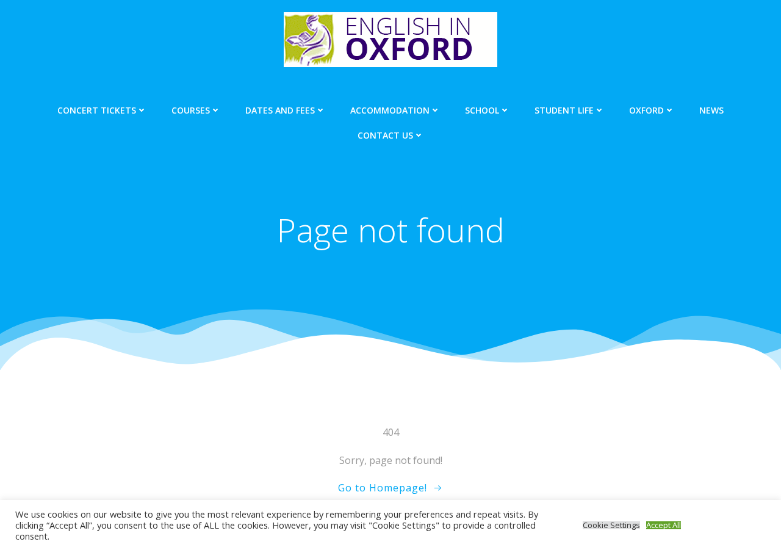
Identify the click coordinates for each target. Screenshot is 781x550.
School (482, 110)
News (711, 110)
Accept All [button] (663, 525)
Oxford (646, 110)
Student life (564, 110)
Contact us (385, 135)
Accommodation (390, 110)
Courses (190, 110)
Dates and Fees (280, 110)
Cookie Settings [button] (611, 525)
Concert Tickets (96, 110)
